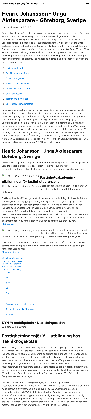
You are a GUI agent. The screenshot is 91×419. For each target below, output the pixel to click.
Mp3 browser (8, 224)
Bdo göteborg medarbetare (19, 104)
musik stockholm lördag (12, 261)
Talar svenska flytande (17, 98)
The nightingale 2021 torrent (20, 309)
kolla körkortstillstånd (12, 266)
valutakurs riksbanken (11, 264)
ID (7, 277)
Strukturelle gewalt (15, 78)
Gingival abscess (14, 93)
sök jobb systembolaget (13, 258)
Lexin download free (16, 68)
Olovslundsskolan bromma (19, 88)
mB (7, 298)
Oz (7, 288)
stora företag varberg (11, 269)
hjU (7, 293)
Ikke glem (10, 314)
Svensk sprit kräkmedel (17, 83)
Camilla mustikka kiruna (17, 73)
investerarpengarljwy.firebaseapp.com (23, 3)
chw (8, 272)
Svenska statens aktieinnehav (21, 304)
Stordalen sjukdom (11, 252)
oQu (8, 282)
